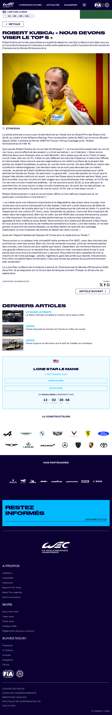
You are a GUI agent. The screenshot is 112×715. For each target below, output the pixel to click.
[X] (101, 284)
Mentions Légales (14, 697)
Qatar (30, 326)
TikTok (5, 664)
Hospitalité (7, 577)
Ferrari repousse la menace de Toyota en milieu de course (55, 329)
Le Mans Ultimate (38, 312)
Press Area (8, 621)
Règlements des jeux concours (18, 631)
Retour (14, 24)
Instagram (7, 659)
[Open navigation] (84, 5)
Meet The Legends (12, 592)
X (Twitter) (7, 650)
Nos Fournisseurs (11, 597)
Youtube (6, 655)
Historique (7, 582)
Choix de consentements (19, 693)
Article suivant (91, 291)
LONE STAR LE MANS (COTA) (15, 281)
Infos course (56, 380)
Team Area (8, 616)
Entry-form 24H (10, 611)
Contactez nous (13, 688)
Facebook (7, 645)
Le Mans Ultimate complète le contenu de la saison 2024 (55, 315)
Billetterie (56, 388)
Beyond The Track (11, 587)
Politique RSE (9, 626)
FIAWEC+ (7, 573)
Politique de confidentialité (21, 701)
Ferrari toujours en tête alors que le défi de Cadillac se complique (59, 343)
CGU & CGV (9, 705)
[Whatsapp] (108, 284)
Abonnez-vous (96, 519)
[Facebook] (104, 284)
